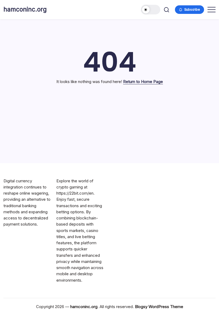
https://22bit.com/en (74, 193)
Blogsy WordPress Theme (159, 306)
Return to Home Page (143, 81)
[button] (150, 9)
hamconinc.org (25, 9)
